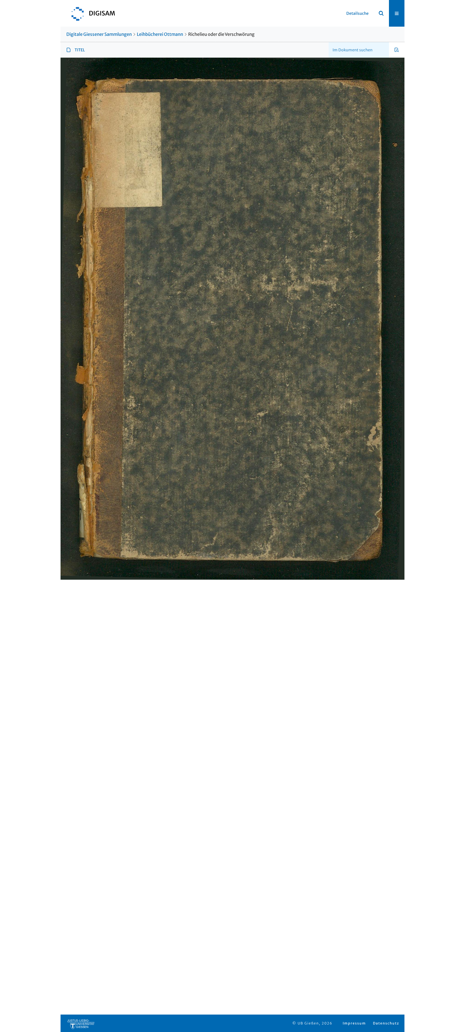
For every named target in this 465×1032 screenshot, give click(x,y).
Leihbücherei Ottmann (160, 34)
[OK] (381, 13)
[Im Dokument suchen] (396, 50)
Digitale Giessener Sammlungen (99, 34)
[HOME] (91, 13)
